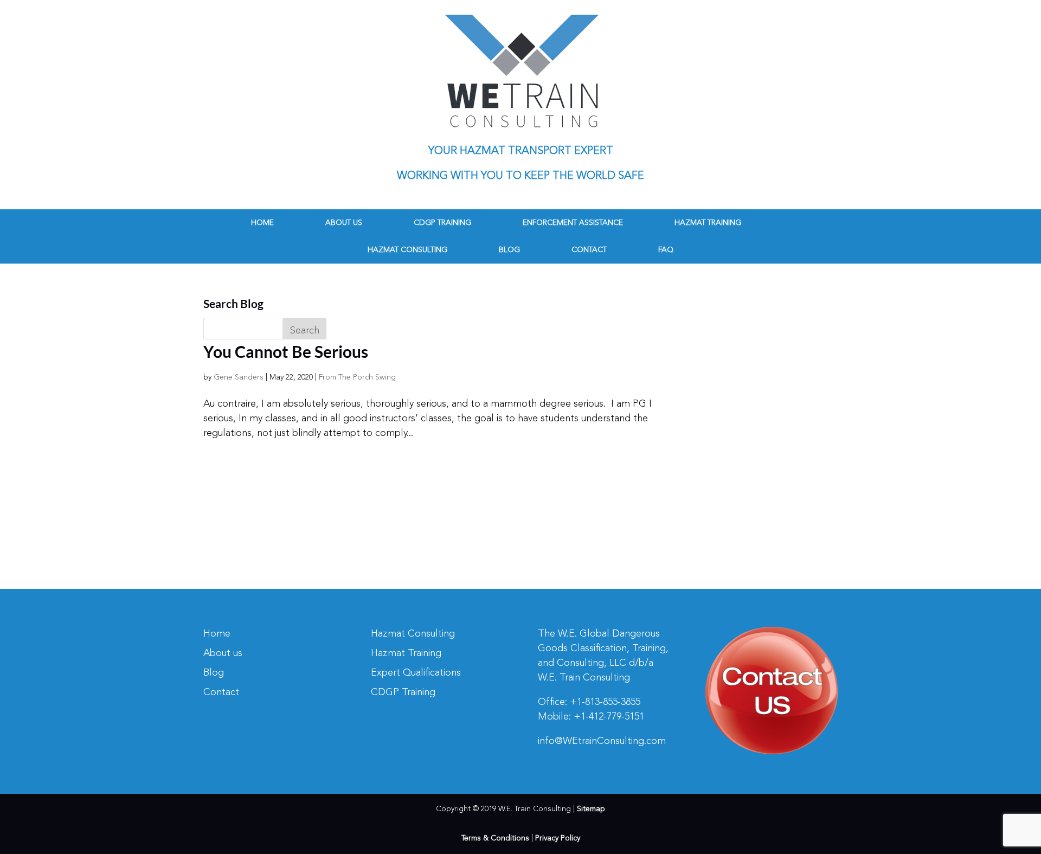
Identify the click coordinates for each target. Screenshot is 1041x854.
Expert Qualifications (416, 673)
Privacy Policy (557, 838)
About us (343, 223)
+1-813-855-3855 (605, 702)
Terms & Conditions (495, 838)
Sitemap (591, 809)
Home (262, 223)
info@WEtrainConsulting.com (602, 741)
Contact (589, 250)
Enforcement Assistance (573, 223)
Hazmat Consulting (407, 250)
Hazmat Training (707, 223)
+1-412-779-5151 (609, 717)
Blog (509, 250)
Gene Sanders (239, 377)
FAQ (665, 250)
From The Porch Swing (357, 377)
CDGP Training (442, 223)
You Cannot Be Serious (285, 351)
